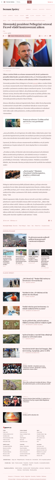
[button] (27, 53)
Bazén (13, 463)
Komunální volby (6, 441)
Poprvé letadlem (23, 448)
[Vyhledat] (29, 2)
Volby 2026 (5, 432)
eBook (42, 35)
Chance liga (39, 432)
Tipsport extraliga (40, 436)
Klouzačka (36, 463)
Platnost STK (39, 455)
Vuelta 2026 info (23, 432)
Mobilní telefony (18, 468)
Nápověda (27, 476)
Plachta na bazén (18, 463)
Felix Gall (22, 440)
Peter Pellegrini (22, 225)
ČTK (4, 31)
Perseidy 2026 (29, 459)
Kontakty (33, 476)
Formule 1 (39, 440)
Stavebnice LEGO (26, 468)
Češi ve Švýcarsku (23, 452)
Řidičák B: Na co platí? (41, 452)
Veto (33, 225)
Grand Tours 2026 (23, 441)
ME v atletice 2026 (41, 438)
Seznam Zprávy (30, 282)
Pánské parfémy (33, 470)
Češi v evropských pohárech (45, 459)
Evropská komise (45, 225)
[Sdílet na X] (51, 220)
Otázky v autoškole (41, 454)
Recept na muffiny (7, 448)
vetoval (35, 83)
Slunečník (31, 463)
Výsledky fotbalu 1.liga (41, 434)
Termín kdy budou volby (8, 438)
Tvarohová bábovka (7, 452)
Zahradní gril (25, 465)
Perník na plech (6, 455)
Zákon (28, 225)
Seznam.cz (50, 2)
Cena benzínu (35, 459)
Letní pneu (41, 468)
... (51, 15)
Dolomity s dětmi (23, 455)
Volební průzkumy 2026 (8, 434)
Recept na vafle (6, 454)
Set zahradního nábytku (44, 463)
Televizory (19, 470)
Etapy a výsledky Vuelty (25, 434)
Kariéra (22, 476)
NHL (38, 441)
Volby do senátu (6, 440)
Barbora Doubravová (33, 310)
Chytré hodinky (26, 470)
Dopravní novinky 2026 (42, 450)
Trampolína (25, 463)
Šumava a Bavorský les (25, 450)
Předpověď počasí (21, 459)
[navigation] (2, 2)
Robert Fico (37, 225)
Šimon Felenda (30, 296)
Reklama (44, 476)
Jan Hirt (21, 436)
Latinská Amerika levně (25, 454)
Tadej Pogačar (23, 438)
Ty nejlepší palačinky (7, 446)
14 (51, 35)
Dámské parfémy (34, 468)
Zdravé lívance (6, 450)
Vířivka (30, 465)
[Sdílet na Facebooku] (49, 220)
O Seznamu (17, 476)
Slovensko (15, 225)
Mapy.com (14, 459)
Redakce (39, 476)
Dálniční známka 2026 (41, 448)
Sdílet (47, 35)
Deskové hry (47, 468)
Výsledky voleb (6, 436)
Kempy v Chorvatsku (24, 446)
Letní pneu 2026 (40, 446)
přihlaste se (27, 36)
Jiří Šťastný (29, 324)
